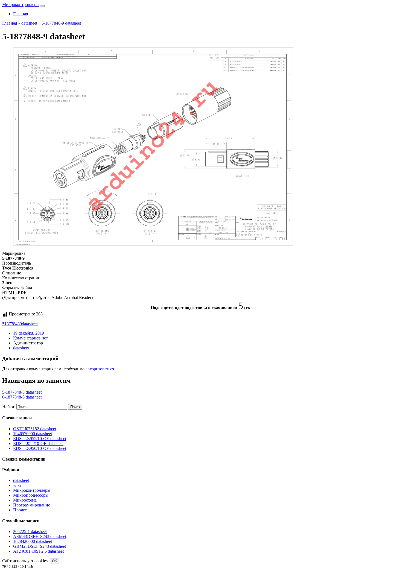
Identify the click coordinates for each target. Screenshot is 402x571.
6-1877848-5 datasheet (22, 397)
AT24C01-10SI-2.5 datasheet (38, 551)
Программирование (31, 505)
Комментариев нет (30, 338)
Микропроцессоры (30, 495)
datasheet (30, 323)
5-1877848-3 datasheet (22, 392)
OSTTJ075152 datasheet (34, 428)
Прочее (20, 510)
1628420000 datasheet (32, 541)
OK (54, 561)
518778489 (12, 323)
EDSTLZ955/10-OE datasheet (39, 438)
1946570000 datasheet (32, 433)
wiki (17, 485)
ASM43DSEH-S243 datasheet (39, 536)
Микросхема (25, 500)
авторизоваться (100, 369)
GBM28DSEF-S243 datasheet (39, 546)
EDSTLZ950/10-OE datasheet (39, 448)
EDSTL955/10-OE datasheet (38, 443)
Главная (20, 13)
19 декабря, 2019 (28, 333)
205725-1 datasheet (30, 531)
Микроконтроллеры (20, 4)
